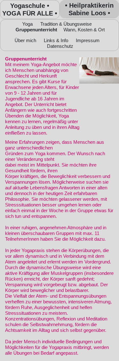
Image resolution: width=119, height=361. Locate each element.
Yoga (27, 24)
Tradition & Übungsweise (66, 24)
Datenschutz (60, 46)
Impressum (88, 40)
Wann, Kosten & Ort (84, 29)
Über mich (25, 40)
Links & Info (56, 40)
